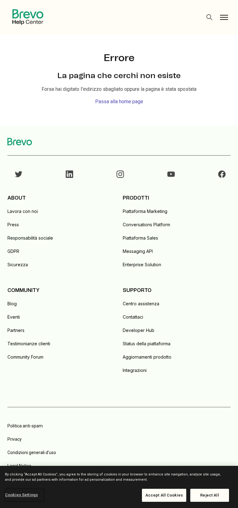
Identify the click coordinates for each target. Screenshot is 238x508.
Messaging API (138, 251)
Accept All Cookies (164, 495)
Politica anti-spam (25, 425)
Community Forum (25, 357)
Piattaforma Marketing (145, 211)
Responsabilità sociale (30, 238)
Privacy (14, 439)
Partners (15, 330)
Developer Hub (138, 330)
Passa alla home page (119, 101)
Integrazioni (135, 370)
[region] (119, 487)
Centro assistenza (141, 303)
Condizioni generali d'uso (31, 452)
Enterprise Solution (142, 264)
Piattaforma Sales (140, 238)
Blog (12, 303)
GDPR (13, 251)
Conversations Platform (146, 224)
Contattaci (133, 317)
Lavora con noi (22, 211)
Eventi (13, 317)
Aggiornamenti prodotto (147, 357)
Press (13, 224)
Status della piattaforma (146, 343)
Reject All (209, 495)
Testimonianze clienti (28, 343)
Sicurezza (17, 264)
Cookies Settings (21, 495)
